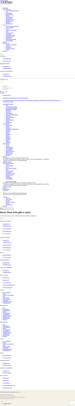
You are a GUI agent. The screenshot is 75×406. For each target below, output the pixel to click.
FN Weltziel (8, 34)
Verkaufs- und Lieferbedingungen (8, 395)
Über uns (5, 196)
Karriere (8, 46)
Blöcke (7, 126)
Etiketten (8, 118)
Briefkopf (8, 127)
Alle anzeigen (6, 123)
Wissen (7, 49)
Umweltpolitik (9, 40)
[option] (3, 91)
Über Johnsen (6, 43)
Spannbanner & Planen (11, 109)
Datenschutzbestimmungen (6, 394)
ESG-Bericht (6, 297)
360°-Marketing (9, 17)
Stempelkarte (9, 122)
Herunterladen (9, 204)
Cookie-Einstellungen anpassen (7, 398)
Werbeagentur (9, 23)
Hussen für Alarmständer (11, 108)
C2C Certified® (9, 27)
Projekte (5, 42)
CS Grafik (5, 89)
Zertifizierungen (9, 36)
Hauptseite (5, 8)
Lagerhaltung (9, 18)
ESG (7, 31)
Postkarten (8, 134)
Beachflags (8, 110)
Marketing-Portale (10, 19)
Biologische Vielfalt (10, 35)
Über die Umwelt (7, 161)
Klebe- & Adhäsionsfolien (12, 114)
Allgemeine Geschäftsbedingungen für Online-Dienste (12, 397)
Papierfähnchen (9, 14)
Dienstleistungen (7, 9)
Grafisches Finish (7, 88)
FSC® (7, 29)
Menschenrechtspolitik (11, 181)
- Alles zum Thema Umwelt (12, 26)
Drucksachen (9, 13)
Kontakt (5, 51)
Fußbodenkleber (9, 120)
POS (7, 12)
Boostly (5, 86)
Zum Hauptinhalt (4, 0)
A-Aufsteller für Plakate (11, 106)
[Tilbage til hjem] (6, 4)
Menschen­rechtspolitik (11, 39)
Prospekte (8, 130)
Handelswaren (9, 21)
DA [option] (3, 91)
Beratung (8, 22)
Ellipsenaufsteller (10, 117)
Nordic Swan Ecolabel (11, 30)
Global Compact (9, 32)
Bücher (7, 15)
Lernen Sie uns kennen (11, 44)
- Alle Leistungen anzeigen (12, 10)
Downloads (8, 47)
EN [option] (6, 91)
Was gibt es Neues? (10, 48)
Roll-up (7, 121)
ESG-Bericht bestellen (8, 163)
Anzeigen (8, 112)
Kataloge (8, 131)
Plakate (7, 133)
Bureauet (5, 85)
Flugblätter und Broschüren (12, 129)
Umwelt (5, 25)
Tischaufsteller (9, 113)
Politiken (8, 176)
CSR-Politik (8, 38)
